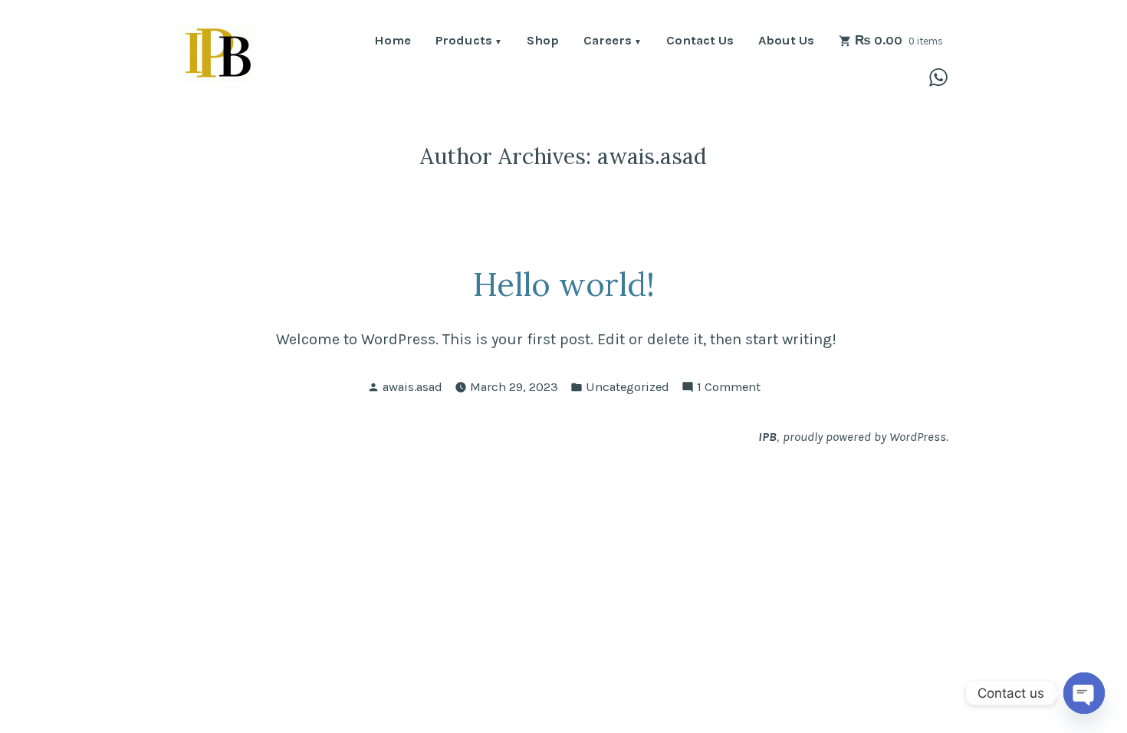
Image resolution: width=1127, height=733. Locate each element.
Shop (543, 42)
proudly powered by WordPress (864, 436)
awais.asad (412, 387)
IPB (767, 436)
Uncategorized (627, 387)
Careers (607, 42)
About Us (786, 42)
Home (392, 42)
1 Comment (729, 388)
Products (463, 42)
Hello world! (564, 284)
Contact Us (700, 42)
